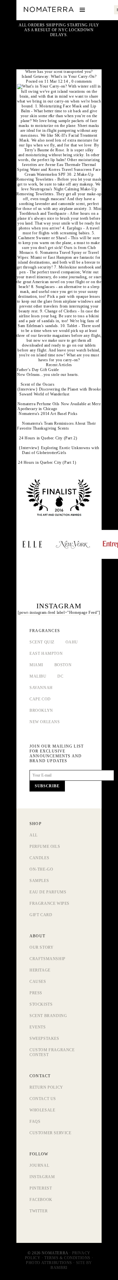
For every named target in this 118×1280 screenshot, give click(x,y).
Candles (39, 858)
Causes (38, 981)
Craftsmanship (48, 959)
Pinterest (41, 1188)
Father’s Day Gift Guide (38, 369)
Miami (36, 665)
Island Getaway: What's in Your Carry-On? (59, 76)
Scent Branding (48, 1015)
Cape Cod (40, 699)
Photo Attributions (49, 1262)
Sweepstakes (44, 1038)
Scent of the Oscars (37, 384)
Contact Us (43, 1098)
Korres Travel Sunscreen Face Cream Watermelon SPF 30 (63, 172)
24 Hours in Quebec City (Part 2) (48, 438)
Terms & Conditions (67, 1258)
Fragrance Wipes (49, 903)
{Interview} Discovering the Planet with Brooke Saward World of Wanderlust (59, 391)
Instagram (42, 1177)
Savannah (41, 687)
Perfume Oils (45, 846)
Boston (63, 665)
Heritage (40, 970)
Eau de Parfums (48, 892)
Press (36, 993)
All (34, 835)
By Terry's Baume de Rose (61, 147)
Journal (39, 1165)
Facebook (41, 1199)
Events (38, 1027)
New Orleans (45, 722)
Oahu (72, 642)
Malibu (38, 676)
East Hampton (46, 653)
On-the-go (41, 869)
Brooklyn (41, 710)
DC (60, 676)
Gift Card (41, 915)
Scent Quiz (42, 642)
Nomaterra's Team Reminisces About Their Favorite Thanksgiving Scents (56, 426)
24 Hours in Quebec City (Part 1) (47, 462)
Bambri (59, 1267)
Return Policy (46, 1087)
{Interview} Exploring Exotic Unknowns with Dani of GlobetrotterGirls (59, 450)
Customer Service (50, 1133)
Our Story (41, 947)
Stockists (41, 1004)
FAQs (35, 1121)
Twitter (39, 1211)
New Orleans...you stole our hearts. (48, 374)
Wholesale (42, 1110)
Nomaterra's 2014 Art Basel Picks (48, 413)
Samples (39, 880)
